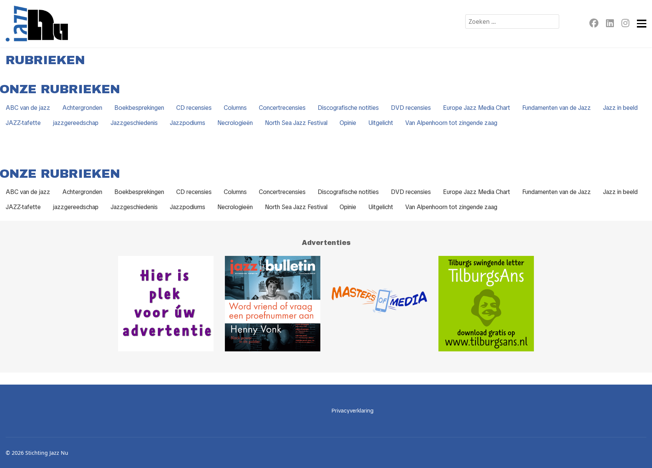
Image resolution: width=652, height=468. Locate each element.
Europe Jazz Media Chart (476, 108)
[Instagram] (625, 24)
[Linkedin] (610, 24)
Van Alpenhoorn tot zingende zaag (451, 123)
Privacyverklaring (353, 410)
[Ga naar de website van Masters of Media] (379, 303)
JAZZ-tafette (23, 123)
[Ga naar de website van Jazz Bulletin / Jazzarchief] (272, 303)
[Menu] (641, 23)
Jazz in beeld (620, 108)
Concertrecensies (282, 108)
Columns (235, 108)
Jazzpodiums (187, 123)
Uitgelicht (380, 123)
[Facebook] (593, 24)
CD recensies (194, 108)
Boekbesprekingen (139, 108)
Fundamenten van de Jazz (556, 108)
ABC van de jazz (28, 108)
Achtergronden (82, 108)
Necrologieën (235, 123)
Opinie (348, 123)
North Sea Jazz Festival (296, 123)
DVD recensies (411, 108)
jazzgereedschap (75, 123)
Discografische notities (348, 108)
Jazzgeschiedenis (134, 123)
